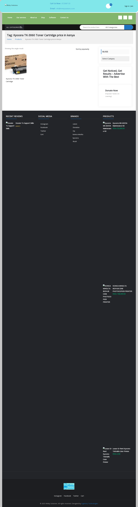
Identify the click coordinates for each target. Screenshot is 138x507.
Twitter (43, 131)
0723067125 (66, 3)
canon (75, 124)
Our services (21, 17)
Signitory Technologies (89, 503)
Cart (42, 134)
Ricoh (75, 141)
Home (10, 17)
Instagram (44, 124)
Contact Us (64, 17)
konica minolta (78, 134)
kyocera (76, 138)
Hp (74, 131)
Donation (76, 127)
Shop (43, 17)
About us (33, 17)
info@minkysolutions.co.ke (65, 9)
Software (52, 17)
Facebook (44, 127)
